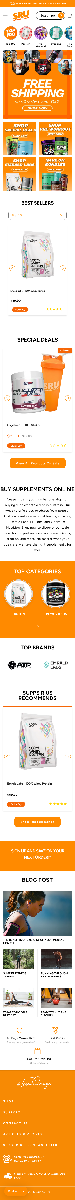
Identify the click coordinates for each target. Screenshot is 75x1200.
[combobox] (50, 15)
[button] (5, 15)
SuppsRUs (43, 1192)
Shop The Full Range (37, 822)
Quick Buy (20, 310)
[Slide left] (28, 626)
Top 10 (17, 215)
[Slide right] (46, 626)
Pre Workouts (55, 614)
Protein (18, 614)
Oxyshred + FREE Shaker (23, 425)
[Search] (61, 15)
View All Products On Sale (37, 463)
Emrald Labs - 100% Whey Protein (28, 290)
